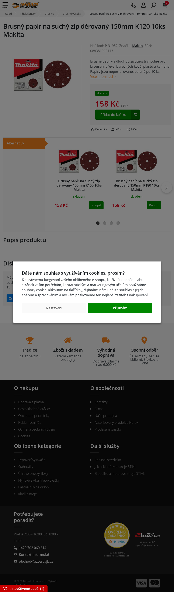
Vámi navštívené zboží (21, 588)
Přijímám (120, 308)
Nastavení (54, 308)
